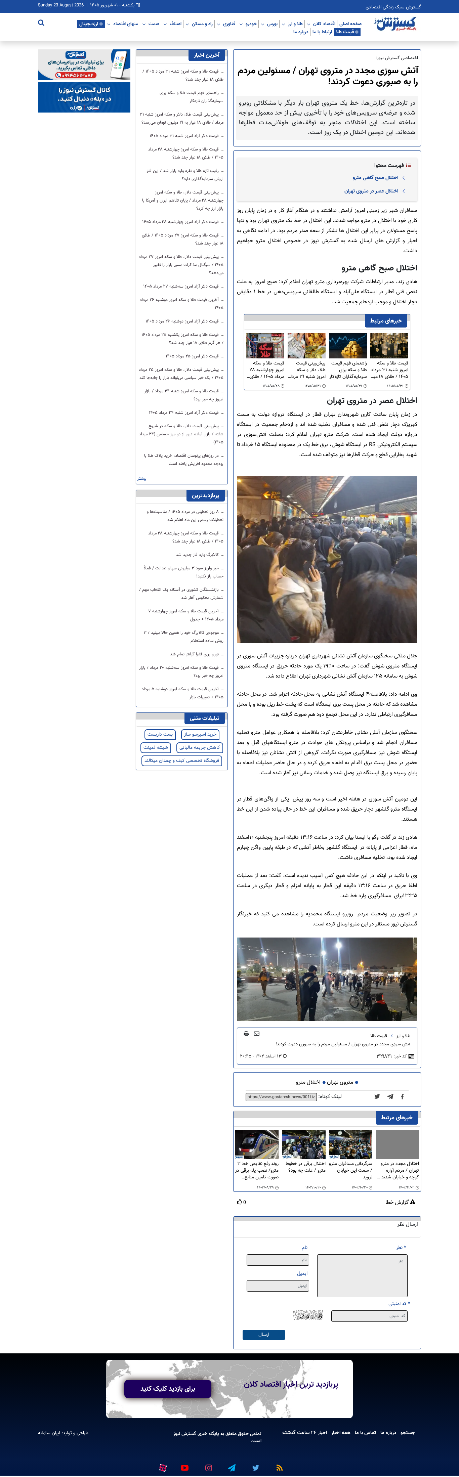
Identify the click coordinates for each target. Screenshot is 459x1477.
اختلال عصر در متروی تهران (371, 191)
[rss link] (278, 1465)
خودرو (251, 24)
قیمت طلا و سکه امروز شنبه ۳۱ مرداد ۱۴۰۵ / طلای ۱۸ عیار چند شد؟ (389, 370)
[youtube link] (184, 1465)
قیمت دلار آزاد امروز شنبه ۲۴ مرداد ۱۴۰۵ (184, 412)
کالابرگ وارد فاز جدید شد (198, 555)
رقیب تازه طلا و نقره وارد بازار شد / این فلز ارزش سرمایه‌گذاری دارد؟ (185, 175)
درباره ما (300, 32)
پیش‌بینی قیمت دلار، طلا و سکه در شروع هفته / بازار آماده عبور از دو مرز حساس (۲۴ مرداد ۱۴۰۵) (181, 434)
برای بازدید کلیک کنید (167, 1389)
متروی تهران (340, 1082)
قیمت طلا (345, 32)
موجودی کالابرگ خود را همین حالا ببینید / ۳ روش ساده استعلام (183, 636)
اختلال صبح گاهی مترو (375, 178)
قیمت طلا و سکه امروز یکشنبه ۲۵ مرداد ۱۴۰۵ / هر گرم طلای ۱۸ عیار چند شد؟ (182, 339)
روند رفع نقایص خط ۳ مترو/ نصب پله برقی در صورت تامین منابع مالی (257, 1171)
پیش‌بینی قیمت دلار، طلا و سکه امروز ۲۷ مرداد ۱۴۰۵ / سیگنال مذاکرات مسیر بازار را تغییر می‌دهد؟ (181, 265)
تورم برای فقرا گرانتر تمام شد (195, 654)
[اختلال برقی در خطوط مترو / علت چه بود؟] (303, 1144)
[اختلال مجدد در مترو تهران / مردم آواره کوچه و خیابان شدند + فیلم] (397, 1144)
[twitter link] (254, 1465)
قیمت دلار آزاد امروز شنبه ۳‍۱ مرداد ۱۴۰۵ (185, 136)
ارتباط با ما (322, 32)
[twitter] (379, 1097)
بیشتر (142, 479)
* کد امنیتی (399, 1304)
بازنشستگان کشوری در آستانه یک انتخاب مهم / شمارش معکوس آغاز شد (181, 594)
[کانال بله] (84, 97)
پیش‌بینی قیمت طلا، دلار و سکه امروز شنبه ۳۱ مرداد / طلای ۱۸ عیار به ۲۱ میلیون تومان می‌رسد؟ (307, 370)
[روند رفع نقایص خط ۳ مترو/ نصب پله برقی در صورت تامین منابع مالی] (257, 1144)
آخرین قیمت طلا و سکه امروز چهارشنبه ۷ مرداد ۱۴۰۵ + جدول (185, 615)
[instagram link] (207, 1465)
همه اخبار (340, 1433)
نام (304, 1248)
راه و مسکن (202, 24)
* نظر (401, 1248)
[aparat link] (162, 1466)
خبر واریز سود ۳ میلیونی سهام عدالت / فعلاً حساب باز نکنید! (183, 572)
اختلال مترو (308, 1082)
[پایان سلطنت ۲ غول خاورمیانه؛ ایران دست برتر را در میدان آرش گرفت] (392, 1097)
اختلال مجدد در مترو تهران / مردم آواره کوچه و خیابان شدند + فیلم (398, 1171)
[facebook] (405, 1097)
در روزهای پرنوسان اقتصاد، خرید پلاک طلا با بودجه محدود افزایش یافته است (183, 459)
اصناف (175, 24)
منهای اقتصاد (125, 24)
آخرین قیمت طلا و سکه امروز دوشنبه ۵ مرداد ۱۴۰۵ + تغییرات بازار (182, 693)
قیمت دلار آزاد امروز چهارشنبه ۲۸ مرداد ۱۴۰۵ (181, 222)
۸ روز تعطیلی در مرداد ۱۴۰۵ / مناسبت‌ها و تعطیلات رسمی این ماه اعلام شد (185, 516)
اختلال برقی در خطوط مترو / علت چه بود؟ (305, 1167)
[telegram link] (231, 1465)
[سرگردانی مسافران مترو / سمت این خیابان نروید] (350, 1144)
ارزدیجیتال (88, 24)
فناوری (229, 24)
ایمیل (302, 1273)
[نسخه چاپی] (246, 1033)
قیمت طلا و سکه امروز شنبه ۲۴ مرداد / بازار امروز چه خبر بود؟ (183, 395)
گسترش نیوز (184, 1434)
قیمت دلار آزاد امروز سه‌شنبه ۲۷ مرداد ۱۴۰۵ (181, 286)
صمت (154, 24)
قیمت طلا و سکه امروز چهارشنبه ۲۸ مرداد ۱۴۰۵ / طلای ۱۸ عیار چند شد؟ (267, 370)
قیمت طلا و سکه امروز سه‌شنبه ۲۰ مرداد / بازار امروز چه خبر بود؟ (181, 671)
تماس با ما (365, 1433)
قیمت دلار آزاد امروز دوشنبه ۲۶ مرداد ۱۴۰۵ (182, 321)
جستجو (408, 1433)
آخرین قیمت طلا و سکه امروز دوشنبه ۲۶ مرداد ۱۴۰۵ (181, 304)
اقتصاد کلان (324, 24)
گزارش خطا (397, 1203)
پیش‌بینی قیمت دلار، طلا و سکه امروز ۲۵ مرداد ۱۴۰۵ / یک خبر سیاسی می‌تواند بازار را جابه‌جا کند (181, 373)
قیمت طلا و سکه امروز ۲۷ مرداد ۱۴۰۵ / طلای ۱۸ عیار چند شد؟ (182, 239)
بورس (272, 24)
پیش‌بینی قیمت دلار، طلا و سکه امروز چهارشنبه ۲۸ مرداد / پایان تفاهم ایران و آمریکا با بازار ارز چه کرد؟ (182, 200)
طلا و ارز (295, 24)
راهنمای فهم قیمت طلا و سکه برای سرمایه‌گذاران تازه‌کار (348, 370)
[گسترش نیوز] (396, 24)
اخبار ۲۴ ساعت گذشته (304, 1433)
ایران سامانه (49, 1433)
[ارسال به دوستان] (256, 1033)
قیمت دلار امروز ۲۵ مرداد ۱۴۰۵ (193, 356)
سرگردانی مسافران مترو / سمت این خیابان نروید (350, 1171)
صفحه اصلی (350, 24)
